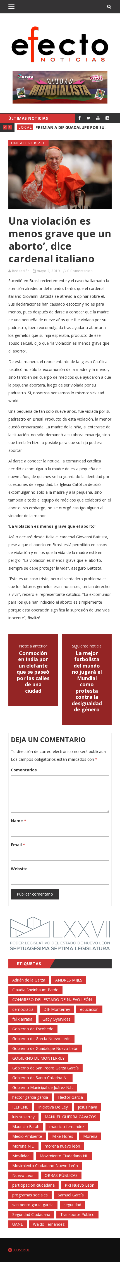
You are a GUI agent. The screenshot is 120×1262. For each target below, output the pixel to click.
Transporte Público (77, 1214)
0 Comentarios (80, 270)
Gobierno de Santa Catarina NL (40, 1077)
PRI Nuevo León (79, 1185)
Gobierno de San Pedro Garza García (45, 1068)
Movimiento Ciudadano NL (64, 1155)
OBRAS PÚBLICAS (61, 1175)
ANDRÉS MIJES (68, 980)
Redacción (21, 270)
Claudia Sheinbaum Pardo (35, 989)
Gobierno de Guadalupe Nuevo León (45, 1048)
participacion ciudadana (33, 1185)
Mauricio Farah (25, 1126)
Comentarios (24, 769)
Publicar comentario (35, 894)
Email (18, 844)
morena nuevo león (62, 1146)
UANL (17, 1224)
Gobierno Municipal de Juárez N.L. (42, 1087)
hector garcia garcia (30, 1097)
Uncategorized (28, 143)
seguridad (72, 1204)
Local (25, 127)
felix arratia (22, 1019)
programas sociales (30, 1195)
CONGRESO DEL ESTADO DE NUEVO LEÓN (52, 999)
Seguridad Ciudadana (31, 1214)
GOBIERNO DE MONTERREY (38, 1058)
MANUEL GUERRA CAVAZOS (70, 1116)
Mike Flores (62, 1136)
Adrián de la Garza (28, 980)
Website (19, 868)
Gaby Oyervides (56, 1019)
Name (18, 820)
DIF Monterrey (57, 1009)
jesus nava (87, 1107)
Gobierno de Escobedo (33, 1028)
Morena (90, 1136)
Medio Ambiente (27, 1136)
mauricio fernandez (66, 1126)
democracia (22, 1009)
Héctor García (70, 1097)
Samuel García (71, 1195)
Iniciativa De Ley (53, 1107)
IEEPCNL (20, 1107)
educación (89, 1009)
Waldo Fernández (48, 1224)
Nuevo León (23, 1175)
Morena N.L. (23, 1146)
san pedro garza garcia (33, 1204)
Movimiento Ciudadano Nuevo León (45, 1165)
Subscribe (21, 1250)
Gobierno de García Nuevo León (41, 1038)
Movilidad (21, 1155)
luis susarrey (23, 1116)
